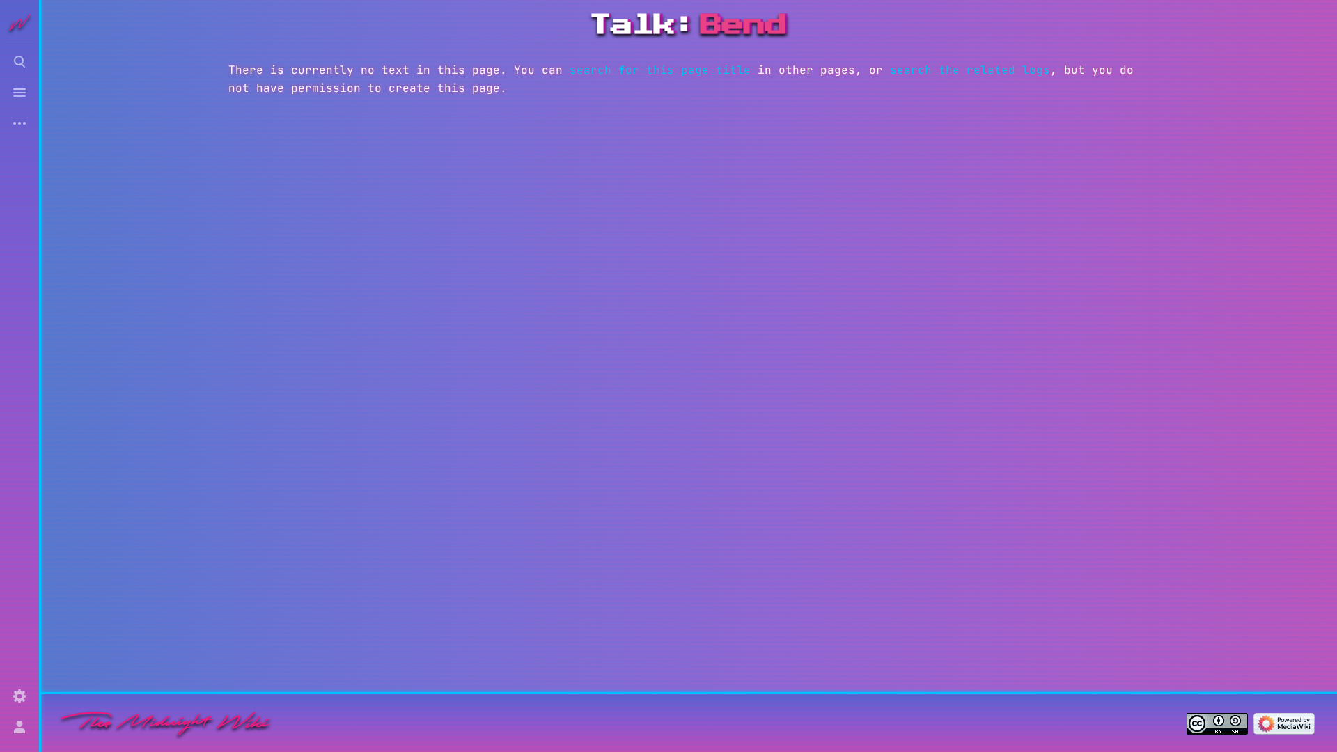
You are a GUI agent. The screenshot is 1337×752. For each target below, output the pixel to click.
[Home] (165, 722)
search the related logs (970, 70)
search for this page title (660, 70)
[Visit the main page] (19, 22)
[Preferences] (19, 696)
